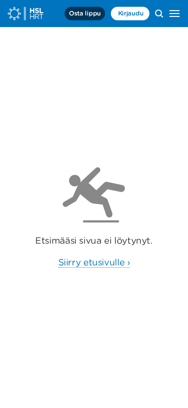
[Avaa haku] (159, 13)
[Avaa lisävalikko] (174, 13)
